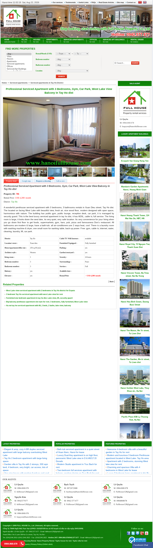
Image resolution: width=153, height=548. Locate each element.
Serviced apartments (19, 83)
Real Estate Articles (106, 2)
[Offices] (19, 66)
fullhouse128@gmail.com (27, 492)
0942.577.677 (72, 501)
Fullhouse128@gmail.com (126, 492)
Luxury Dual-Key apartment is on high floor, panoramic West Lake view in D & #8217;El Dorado (77, 454)
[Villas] (19, 56)
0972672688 (72, 488)
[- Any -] (19, 54)
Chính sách (47, 544)
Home (4, 83)
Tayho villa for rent (80, 541)
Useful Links (83, 2)
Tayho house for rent (63, 541)
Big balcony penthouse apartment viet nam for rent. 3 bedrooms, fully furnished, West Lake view (47, 302)
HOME (9, 41)
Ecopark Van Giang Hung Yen (135, 161)
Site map (120, 2)
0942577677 (22, 501)
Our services (58, 2)
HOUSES (36, 41)
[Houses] (19, 59)
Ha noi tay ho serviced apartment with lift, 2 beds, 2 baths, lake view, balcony (38, 305)
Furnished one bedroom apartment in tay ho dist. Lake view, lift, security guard (39, 298)
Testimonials (71, 2)
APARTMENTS (52, 41)
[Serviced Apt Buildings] (19, 69)
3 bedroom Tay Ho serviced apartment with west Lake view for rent (34, 294)
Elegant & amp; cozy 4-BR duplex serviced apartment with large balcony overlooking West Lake (25, 448)
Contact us (131, 2)
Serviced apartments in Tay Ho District (46, 83)
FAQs (93, 2)
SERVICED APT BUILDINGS (113, 41)
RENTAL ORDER (137, 41)
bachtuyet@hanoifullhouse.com (79, 492)
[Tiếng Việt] (140, 3)
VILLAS (24, 41)
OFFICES (93, 41)
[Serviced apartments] (19, 64)
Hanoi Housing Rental (27, 541)
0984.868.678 (23, 488)
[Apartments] (19, 61)
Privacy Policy (36, 544)
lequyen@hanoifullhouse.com (134, 126)
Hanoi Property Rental (45, 541)
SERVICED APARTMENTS (74, 41)
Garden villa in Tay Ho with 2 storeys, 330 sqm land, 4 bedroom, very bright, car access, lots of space (25, 463)
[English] (144, 3)
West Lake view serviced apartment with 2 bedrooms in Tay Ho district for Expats (40, 291)
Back (112, 281)
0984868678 (122, 501)
